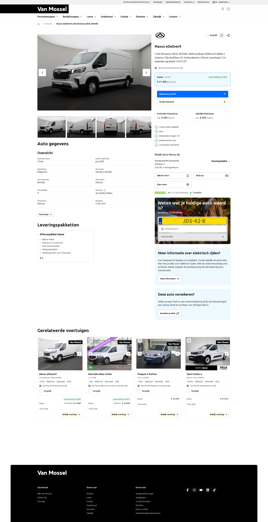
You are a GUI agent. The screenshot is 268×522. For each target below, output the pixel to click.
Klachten (139, 505)
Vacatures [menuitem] (188, 2)
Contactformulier (143, 501)
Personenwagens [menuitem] (46, 16)
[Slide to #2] (81, 127)
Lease (89, 497)
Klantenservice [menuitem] (203, 2)
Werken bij (42, 497)
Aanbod (90, 494)
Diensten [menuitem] (140, 16)
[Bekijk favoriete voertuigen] (228, 9)
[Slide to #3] (111, 127)
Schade (90, 501)
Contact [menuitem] (173, 16)
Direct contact (142, 509)
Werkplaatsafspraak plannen (148, 513)
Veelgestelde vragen (145, 494)
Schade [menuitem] (124, 16)
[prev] (42, 72)
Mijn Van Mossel (44, 494)
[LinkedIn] (207, 490)
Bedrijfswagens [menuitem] (71, 16)
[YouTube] (201, 490)
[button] (223, 9)
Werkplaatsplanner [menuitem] (173, 2)
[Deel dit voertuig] (228, 35)
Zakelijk (90, 513)
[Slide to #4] (140, 127)
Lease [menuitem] (90, 16)
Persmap (41, 501)
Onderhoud (92, 505)
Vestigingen (141, 497)
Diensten (90, 509)
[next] (146, 72)
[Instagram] (194, 490)
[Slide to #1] (51, 127)
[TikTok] (214, 490)
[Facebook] (187, 490)
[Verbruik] (104, 190)
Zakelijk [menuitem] (157, 16)
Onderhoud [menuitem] (107, 16)
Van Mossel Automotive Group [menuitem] (135, 2)
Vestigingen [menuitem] (157, 2)
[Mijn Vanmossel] (223, 9)
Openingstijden (219, 161)
